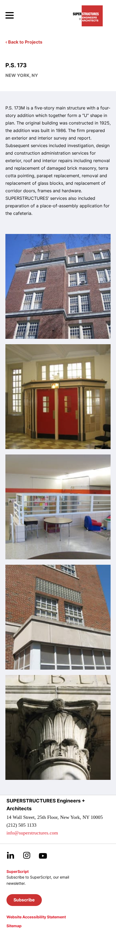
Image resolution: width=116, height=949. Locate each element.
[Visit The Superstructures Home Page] (88, 15)
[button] (24, 900)
